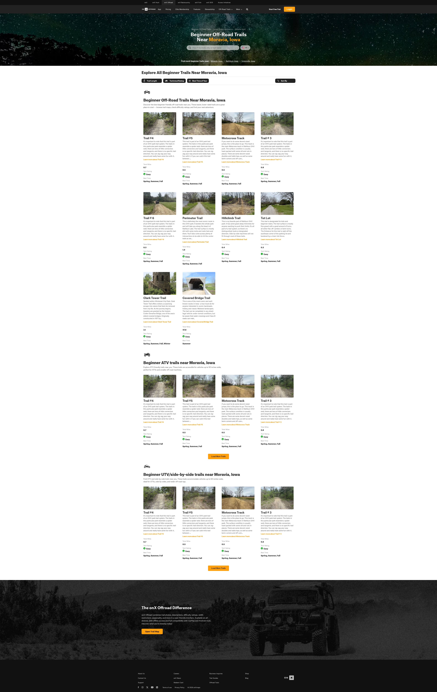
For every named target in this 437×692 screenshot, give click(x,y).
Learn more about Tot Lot (277, 228)
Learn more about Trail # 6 (160, 228)
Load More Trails (218, 456)
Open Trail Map (152, 631)
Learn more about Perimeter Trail (199, 228)
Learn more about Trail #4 (160, 149)
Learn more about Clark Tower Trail (160, 308)
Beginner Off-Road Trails (201, 29)
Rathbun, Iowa (232, 61)
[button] (152, 81)
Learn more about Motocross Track (238, 149)
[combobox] (214, 48)
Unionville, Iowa (248, 61)
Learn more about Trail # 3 (277, 149)
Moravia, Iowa (216, 61)
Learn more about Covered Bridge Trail (199, 308)
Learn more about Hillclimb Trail (238, 228)
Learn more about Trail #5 (199, 149)
